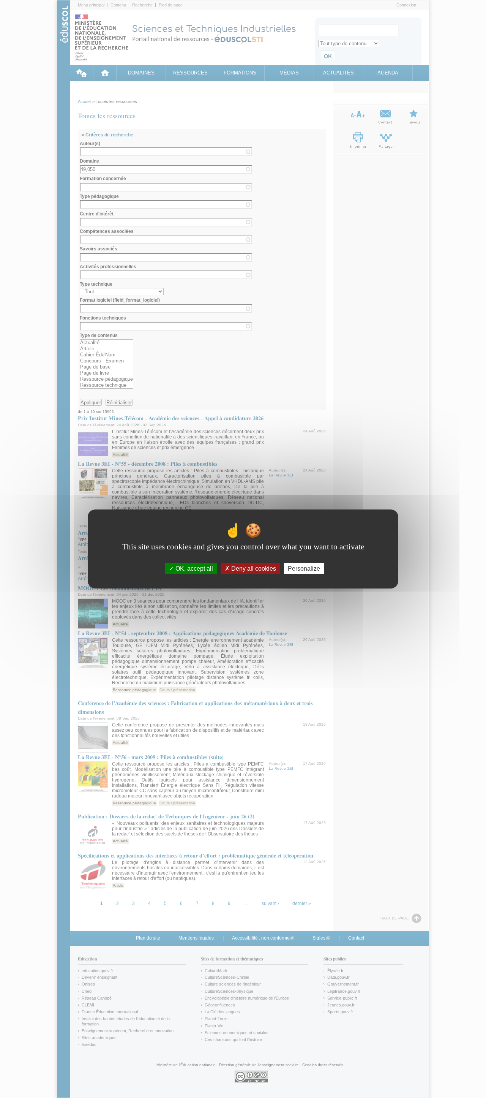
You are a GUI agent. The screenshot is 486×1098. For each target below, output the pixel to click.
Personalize (304, 568)
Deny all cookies (253, 568)
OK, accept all (193, 568)
